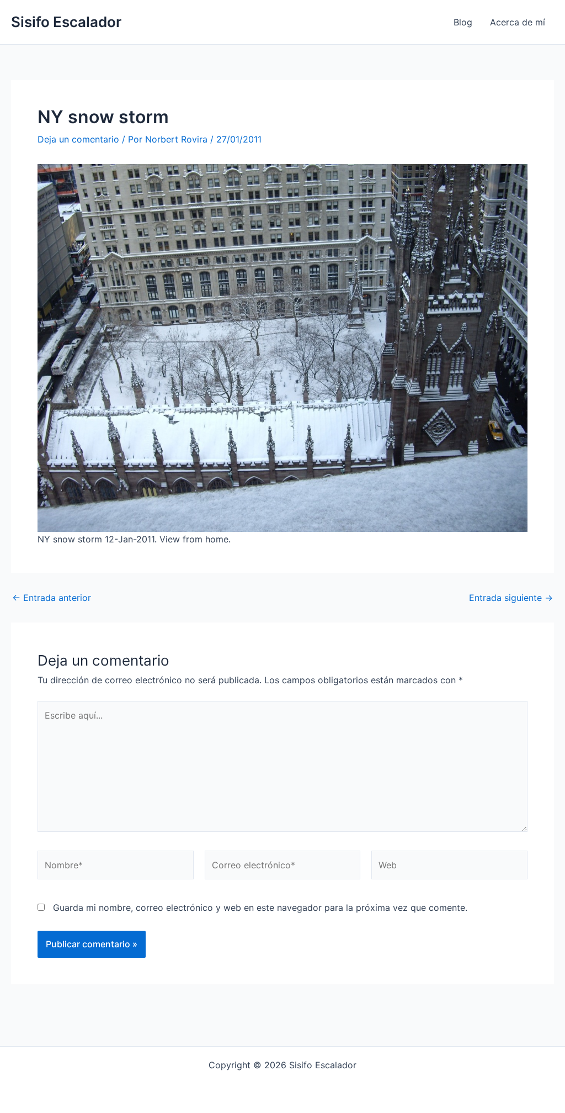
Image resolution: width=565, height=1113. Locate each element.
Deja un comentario (78, 139)
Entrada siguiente (511, 597)
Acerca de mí (517, 22)
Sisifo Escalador (66, 21)
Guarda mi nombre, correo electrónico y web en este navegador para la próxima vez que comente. (260, 907)
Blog (463, 22)
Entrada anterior (51, 597)
